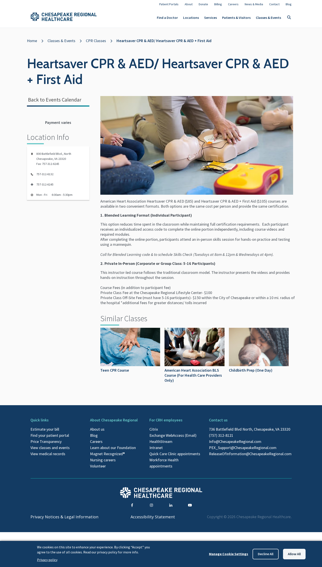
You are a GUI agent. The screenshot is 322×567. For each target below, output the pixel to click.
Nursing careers (103, 459)
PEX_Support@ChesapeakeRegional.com (242, 447)
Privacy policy (47, 560)
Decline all (265, 554)
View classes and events (50, 447)
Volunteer (98, 466)
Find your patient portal (49, 435)
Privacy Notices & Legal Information (64, 516)
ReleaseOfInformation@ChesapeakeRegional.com (250, 453)
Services (210, 17)
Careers (96, 441)
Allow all (294, 554)
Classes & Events (268, 17)
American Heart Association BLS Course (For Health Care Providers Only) (193, 375)
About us (97, 429)
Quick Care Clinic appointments (174, 453)
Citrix (153, 429)
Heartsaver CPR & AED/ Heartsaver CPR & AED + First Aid (164, 40)
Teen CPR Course (114, 370)
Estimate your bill (44, 429)
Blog (94, 435)
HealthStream (160, 441)
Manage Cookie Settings (228, 554)
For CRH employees (165, 420)
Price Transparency (46, 441)
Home (32, 40)
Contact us (218, 420)
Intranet (156, 447)
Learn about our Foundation (113, 447)
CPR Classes (96, 40)
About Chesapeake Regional (114, 420)
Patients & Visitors (236, 17)
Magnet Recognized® (107, 453)
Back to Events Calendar (54, 99)
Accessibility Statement (153, 516)
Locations (191, 17)
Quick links (39, 420)
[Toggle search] (289, 17)
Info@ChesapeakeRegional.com (235, 441)
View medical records (47, 453)
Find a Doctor (167, 17)
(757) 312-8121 (221, 435)
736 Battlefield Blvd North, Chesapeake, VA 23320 (249, 429)
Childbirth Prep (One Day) (250, 370)
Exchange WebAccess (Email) (172, 435)
